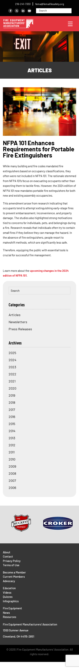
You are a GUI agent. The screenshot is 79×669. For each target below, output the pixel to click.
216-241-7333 (22, 4)
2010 (12, 459)
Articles (39, 70)
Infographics (11, 601)
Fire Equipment (12, 608)
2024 (12, 360)
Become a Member (14, 572)
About (6, 552)
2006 (12, 487)
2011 (12, 452)
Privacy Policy (12, 561)
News (6, 612)
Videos (7, 592)
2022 (12, 374)
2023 (12, 367)
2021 (12, 381)
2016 (12, 416)
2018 (12, 402)
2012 (12, 445)
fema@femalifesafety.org (49, 4)
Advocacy (9, 581)
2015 (12, 424)
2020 (12, 388)
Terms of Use (11, 565)
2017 (12, 409)
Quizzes (7, 596)
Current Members (14, 576)
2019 (12, 395)
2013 (12, 438)
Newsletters (18, 322)
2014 (12, 431)
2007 (12, 480)
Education (9, 588)
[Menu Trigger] (70, 23)
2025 (12, 353)
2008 (12, 473)
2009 (12, 466)
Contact (8, 556)
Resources (9, 617)
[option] (21, 523)
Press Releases (20, 329)
